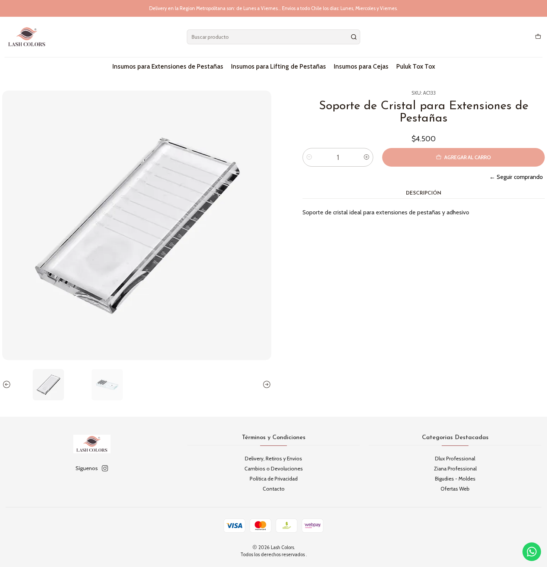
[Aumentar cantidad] (366, 157)
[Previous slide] (7, 384)
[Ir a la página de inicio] (26, 37)
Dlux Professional (455, 458)
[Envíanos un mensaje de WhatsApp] (531, 551)
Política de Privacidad (274, 478)
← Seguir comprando (516, 176)
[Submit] (354, 36)
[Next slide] (265, 384)
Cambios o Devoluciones (273, 468)
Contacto (274, 488)
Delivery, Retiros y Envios (273, 458)
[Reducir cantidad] (309, 157)
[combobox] (273, 36)
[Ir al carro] (538, 37)
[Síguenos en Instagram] (105, 468)
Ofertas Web (455, 488)
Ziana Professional (455, 468)
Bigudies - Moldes (455, 478)
